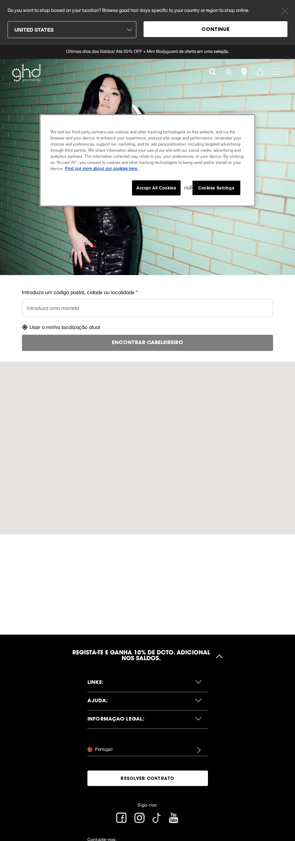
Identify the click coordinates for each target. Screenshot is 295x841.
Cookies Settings (216, 188)
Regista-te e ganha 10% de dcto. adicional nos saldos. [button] (141, 656)
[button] (147, 683)
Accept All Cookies (156, 188)
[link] (147, 52)
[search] (212, 71)
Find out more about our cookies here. (101, 168)
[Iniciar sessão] (228, 71)
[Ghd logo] (26, 73)
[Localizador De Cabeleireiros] (244, 71)
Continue (215, 29)
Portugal (103, 749)
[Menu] (276, 71)
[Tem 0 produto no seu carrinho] (260, 71)
